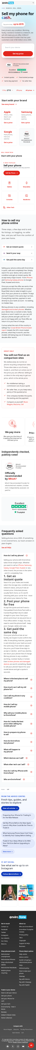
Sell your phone (6, 996)
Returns (3, 944)
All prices (29, 90)
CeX (22, 404)
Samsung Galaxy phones (14, 280)
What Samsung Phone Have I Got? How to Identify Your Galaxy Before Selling (18, 834)
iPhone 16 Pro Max (14, 90)
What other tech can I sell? (14, 764)
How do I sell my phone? (14, 555)
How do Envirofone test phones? (12, 742)
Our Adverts (5, 938)
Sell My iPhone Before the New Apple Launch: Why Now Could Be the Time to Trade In (17, 825)
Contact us (4, 927)
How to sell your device (9, 993)
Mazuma (16, 404)
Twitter (3, 932)
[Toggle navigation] (33, 2)
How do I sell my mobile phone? (10, 705)
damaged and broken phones (13, 309)
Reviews (4, 1012)
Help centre (23, 954)
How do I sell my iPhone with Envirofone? (16, 772)
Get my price (18, 53)
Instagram (4, 935)
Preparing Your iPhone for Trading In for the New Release (17, 816)
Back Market (16, 1033)
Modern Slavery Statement (20, 1042)
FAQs (21, 965)
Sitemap (22, 976)
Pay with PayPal (24, 985)
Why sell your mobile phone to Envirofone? (15, 714)
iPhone (21, 565)
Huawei (22, 568)
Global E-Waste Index (8, 1015)
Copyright (22, 940)
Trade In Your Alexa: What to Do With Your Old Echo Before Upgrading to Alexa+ (17, 843)
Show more (8, 852)
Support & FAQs (24, 943)
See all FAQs (6, 547)
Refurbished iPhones (8, 959)
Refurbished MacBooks (9, 968)
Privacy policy (23, 935)
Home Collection (6, 1018)
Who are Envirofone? (12, 779)
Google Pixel (14, 568)
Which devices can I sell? (14, 758)
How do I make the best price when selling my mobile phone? (13, 723)
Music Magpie (8, 1029)
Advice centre (23, 957)
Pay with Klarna (24, 979)
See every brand (8, 104)
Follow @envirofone (12, 874)
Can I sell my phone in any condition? (14, 697)
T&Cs (21, 938)
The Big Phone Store (26, 1029)
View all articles (10, 808)
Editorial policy (24, 968)
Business (22, 946)
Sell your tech (5, 1004)
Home (3, 789)
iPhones (29, 277)
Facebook (4, 929)
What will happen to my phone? (12, 750)
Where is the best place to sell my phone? (16, 679)
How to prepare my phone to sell (14, 733)
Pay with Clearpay (25, 982)
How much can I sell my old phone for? (15, 688)
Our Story (4, 941)
